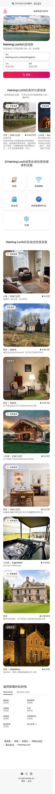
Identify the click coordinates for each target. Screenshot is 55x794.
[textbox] (14, 66)
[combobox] (26, 57)
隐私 (23, 781)
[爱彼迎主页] (5, 11)
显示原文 (37, 3)
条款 (30, 781)
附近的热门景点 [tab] (23, 692)
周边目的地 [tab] (8, 692)
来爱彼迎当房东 (40, 11)
